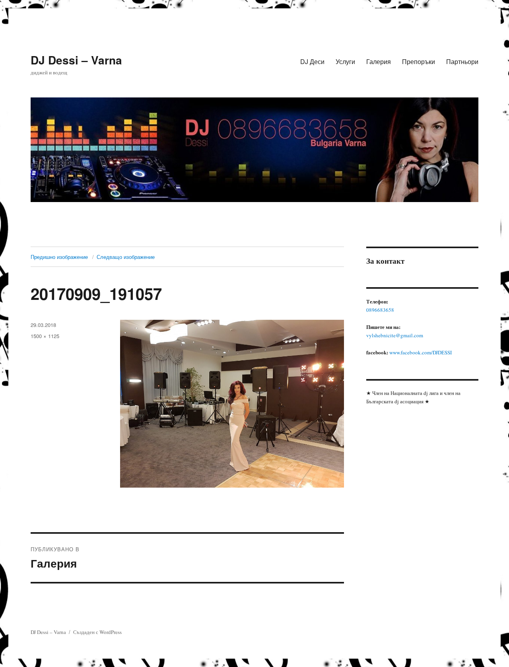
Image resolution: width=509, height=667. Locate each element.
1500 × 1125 (45, 336)
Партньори (462, 61)
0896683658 (380, 309)
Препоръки (418, 61)
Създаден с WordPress (97, 632)
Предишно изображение (59, 257)
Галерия (378, 61)
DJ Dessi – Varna (76, 60)
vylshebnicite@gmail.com (394, 335)
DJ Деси (312, 61)
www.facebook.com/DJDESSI (420, 352)
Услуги (345, 61)
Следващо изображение (126, 257)
